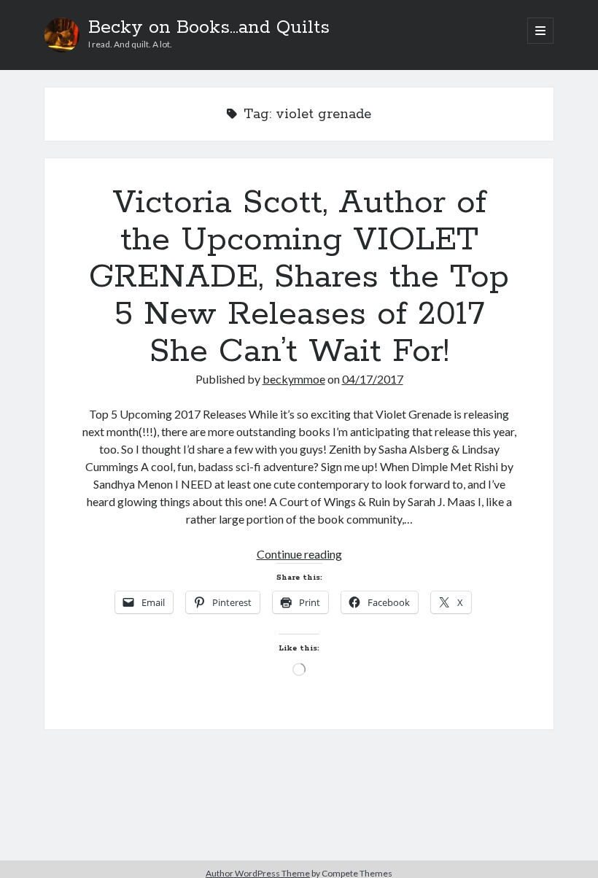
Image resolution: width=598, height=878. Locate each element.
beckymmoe (294, 379)
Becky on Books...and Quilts (209, 27)
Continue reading (299, 554)
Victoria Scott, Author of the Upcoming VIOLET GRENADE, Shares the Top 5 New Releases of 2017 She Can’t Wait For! (299, 277)
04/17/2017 (372, 379)
